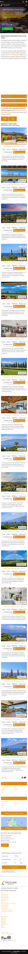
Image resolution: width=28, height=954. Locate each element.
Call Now (13, 119)
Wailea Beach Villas (5, 916)
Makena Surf (3, 900)
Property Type (5, 23)
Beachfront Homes (5, 932)
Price (3, 16)
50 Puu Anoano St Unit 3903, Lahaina (14, 453)
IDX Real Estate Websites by (7, 951)
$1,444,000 (21, 602)
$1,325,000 (21, 221)
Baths (9, 19)
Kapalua (3, 790)
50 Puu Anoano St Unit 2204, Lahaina (14, 493)
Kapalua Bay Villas (4, 895)
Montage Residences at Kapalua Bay (8, 903)
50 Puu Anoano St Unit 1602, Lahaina (14, 184)
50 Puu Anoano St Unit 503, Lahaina (14, 146)
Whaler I (2, 925)
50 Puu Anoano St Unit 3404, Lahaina (14, 300)
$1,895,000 (22, 180)
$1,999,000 (22, 297)
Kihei (15, 786)
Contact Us (5, 119)
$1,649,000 (21, 564)
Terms (12, 952)
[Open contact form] (26, 1)
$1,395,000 (21, 335)
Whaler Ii (3, 927)
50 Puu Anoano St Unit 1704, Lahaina (14, 224)
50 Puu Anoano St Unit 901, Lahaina (14, 338)
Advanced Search (18, 27)
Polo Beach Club (4, 908)
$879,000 (22, 142)
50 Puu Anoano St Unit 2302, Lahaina (14, 568)
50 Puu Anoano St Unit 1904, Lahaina (14, 643)
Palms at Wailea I (4, 906)
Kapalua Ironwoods (5, 899)
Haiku (3, 792)
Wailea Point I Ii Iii (4, 924)
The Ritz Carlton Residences (7, 911)
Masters (2, 902)
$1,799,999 (22, 259)
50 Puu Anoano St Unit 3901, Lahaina (14, 757)
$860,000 (22, 449)
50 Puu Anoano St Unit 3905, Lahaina (14, 681)
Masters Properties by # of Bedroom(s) (9, 100)
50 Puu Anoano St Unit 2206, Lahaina (14, 376)
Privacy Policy (13, 940)
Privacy (15, 952)
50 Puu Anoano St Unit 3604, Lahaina (14, 415)
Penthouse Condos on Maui (6, 933)
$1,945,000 (21, 411)
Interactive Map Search (13, 54)
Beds (3, 19)
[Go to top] (24, 946)
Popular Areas (4, 783)
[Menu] (26, 5)
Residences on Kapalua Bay (6, 909)
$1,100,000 (21, 639)
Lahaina (3, 788)
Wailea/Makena (5, 786)
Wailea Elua (3, 921)
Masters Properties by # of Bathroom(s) (9, 104)
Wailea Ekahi (3, 918)
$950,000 (22, 677)
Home (4, 24)
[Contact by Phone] (23, 1)
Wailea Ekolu (3, 919)
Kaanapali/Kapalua (5, 894)
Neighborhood (18, 12)
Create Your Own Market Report (14, 813)
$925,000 (22, 753)
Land (12, 24)
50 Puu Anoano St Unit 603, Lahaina (14, 262)
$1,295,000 (22, 527)
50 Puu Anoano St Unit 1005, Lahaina (14, 719)
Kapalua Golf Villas (5, 897)
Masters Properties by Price (7, 95)
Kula (15, 790)
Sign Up (5, 845)
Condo (8, 24)
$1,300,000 (22, 373)
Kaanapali (16, 788)
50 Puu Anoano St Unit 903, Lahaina (14, 606)
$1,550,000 (21, 489)
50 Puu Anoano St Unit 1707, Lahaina (14, 531)
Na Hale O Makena (5, 905)
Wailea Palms (3, 922)
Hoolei (2, 892)
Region (3, 12)
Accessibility (23, 951)
